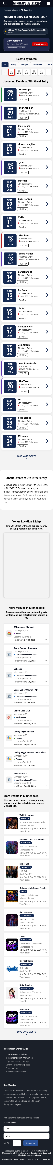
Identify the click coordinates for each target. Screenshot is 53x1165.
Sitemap (23, 1159)
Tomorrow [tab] (37, 64)
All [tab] (5, 64)
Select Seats (47, 90)
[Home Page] (27, 3)
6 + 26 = (7, 1143)
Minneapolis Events (11, 10)
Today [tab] (13, 64)
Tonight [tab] (24, 64)
